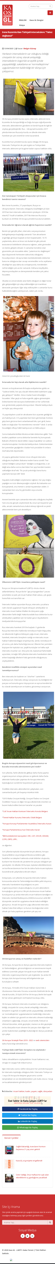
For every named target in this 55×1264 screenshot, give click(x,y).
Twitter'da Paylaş (28, 1115)
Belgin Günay (30, 48)
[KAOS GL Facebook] (23, 1236)
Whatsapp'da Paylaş (28, 1127)
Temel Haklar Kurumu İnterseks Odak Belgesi (22, 817)
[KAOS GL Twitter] (27, 1236)
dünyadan (47, 1091)
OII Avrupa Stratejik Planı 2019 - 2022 (17, 1040)
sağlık (40, 1091)
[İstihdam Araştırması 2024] (27, 1100)
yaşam (34, 1091)
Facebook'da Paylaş (28, 1109)
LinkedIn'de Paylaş (28, 1121)
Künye (22, 25)
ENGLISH (23, 20)
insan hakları (19, 1091)
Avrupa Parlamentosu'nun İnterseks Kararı (21, 830)
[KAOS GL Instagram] (32, 1236)
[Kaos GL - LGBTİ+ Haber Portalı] (8, 15)
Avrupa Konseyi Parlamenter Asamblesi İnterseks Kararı (27, 823)
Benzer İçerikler (11, 1138)
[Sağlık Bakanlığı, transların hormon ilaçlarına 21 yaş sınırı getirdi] (9, 1150)
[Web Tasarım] (31, 1260)
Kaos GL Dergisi (36, 20)
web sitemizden (42, 1040)
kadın (27, 1091)
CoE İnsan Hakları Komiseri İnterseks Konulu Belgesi (25, 811)
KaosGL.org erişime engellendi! (29, 1160)
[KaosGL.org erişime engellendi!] (9, 1164)
